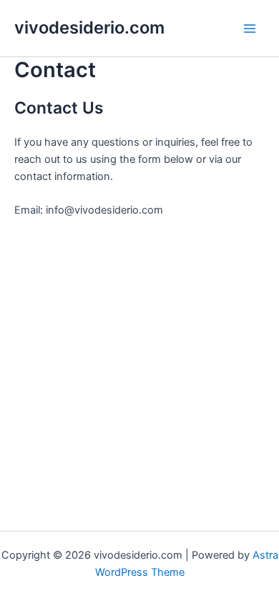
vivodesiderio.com (89, 27)
